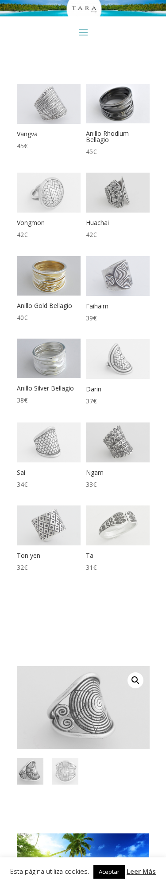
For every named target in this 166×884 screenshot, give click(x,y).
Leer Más (141, 871)
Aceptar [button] (109, 872)
